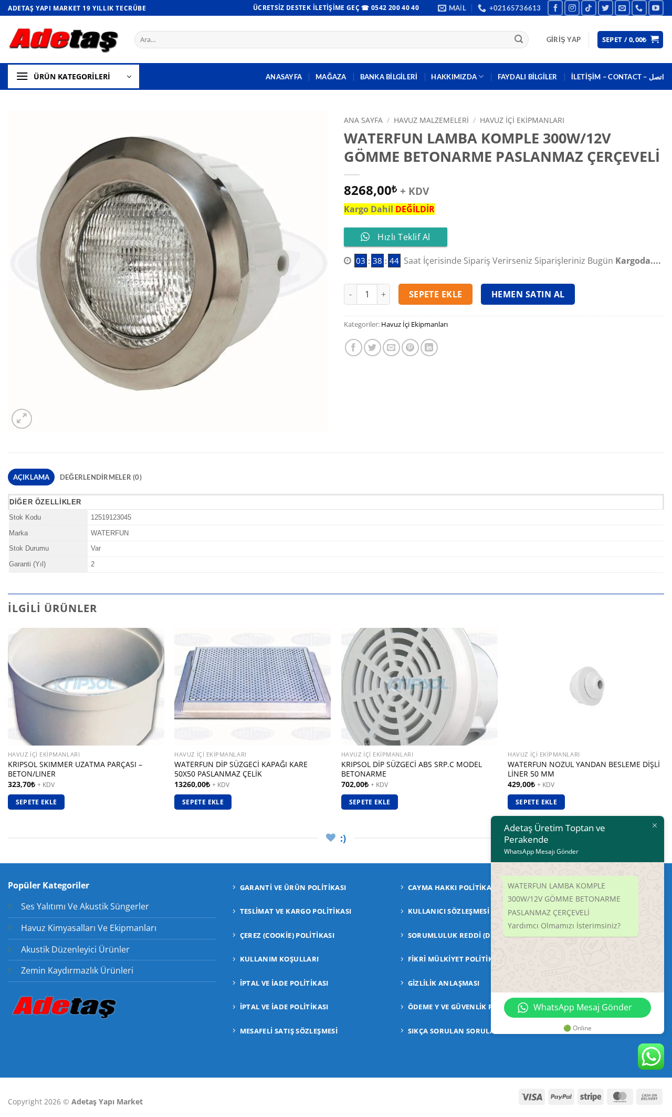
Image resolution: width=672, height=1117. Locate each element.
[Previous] (8, 728)
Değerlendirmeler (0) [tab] (101, 477)
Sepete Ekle (436, 294)
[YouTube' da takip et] (656, 7)
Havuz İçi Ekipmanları (522, 120)
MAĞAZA (331, 77)
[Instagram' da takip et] (572, 7)
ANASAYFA (284, 77)
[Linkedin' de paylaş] (429, 347)
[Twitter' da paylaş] (372, 347)
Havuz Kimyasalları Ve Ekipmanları (88, 928)
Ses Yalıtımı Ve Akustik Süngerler (85, 906)
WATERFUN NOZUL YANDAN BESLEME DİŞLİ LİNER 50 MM (584, 769)
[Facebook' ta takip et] (555, 7)
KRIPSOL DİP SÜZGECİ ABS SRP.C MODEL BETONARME (411, 769)
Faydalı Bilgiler (528, 77)
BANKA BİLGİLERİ (389, 77)
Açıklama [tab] (31, 477)
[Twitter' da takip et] (605, 7)
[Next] (663, 728)
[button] (564, 39)
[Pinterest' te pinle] (410, 347)
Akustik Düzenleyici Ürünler (75, 949)
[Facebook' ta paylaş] (353, 347)
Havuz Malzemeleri (431, 120)
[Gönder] (519, 40)
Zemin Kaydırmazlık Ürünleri (77, 970)
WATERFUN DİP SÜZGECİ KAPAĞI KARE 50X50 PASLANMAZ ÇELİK (241, 769)
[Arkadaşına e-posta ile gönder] (391, 347)
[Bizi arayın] (639, 7)
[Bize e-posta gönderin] (622, 7)
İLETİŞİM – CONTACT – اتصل (617, 77)
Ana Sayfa (363, 120)
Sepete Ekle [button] (36, 802)
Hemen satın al (528, 294)
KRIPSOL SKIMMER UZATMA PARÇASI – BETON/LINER (75, 769)
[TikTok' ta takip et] (588, 7)
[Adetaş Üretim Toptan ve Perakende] (63, 40)
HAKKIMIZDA (454, 77)
